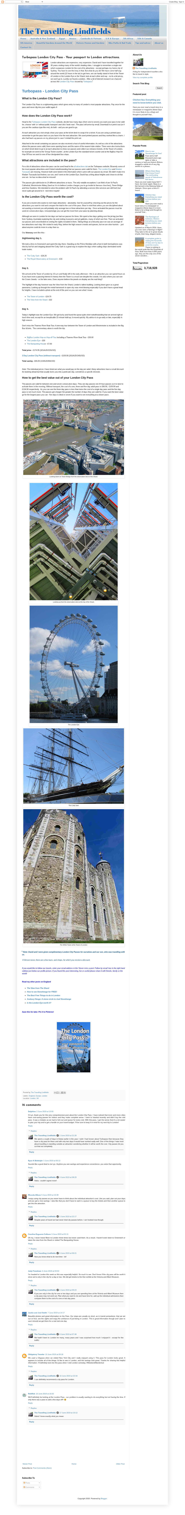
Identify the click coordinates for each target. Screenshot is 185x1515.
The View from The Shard (38, 988)
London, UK (34, 1098)
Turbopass (87, 81)
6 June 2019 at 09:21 (68, 1253)
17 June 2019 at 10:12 (69, 1413)
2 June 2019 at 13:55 (44, 1111)
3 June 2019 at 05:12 (51, 1161)
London (44, 1096)
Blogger (104, 1499)
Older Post (120, 1464)
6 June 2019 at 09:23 (68, 1290)
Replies (34, 1131)
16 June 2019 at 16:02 (45, 1394)
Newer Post (27, 1464)
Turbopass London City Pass (44, 122)
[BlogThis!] (57, 1092)
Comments (29, 1487)
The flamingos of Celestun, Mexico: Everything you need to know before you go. (153, 221)
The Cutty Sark (33, 256)
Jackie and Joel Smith (37, 1313)
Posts (27, 1483)
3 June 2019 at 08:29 (68, 1177)
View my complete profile (143, 77)
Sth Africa (128, 39)
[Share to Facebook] (62, 1092)
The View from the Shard (37, 300)
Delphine (32, 1111)
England (32, 1096)
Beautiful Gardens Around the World (54, 43)
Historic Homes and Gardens (90, 43)
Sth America (26, 43)
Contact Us (25, 48)
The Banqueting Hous (36, 344)
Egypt (62, 39)
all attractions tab (81, 166)
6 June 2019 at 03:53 (50, 1271)
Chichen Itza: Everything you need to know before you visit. (153, 198)
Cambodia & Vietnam (91, 39)
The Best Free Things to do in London (43, 995)
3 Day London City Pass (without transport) (41, 355)
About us (159, 43)
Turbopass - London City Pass (50, 91)
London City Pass (67, 81)
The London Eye (105, 169)
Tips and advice (142, 43)
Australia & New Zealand (42, 39)
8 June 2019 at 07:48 (68, 1334)
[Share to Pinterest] (64, 1092)
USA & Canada (144, 39)
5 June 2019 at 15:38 (50, 1195)
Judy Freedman (34, 1271)
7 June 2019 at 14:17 (56, 1313)
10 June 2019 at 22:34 (69, 1376)
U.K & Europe (112, 39)
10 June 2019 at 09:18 (54, 1354)
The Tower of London (35, 296)
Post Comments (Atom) (42, 1468)
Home (23, 39)
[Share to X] (60, 1092)
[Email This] (55, 1092)
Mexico (72, 39)
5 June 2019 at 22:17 (68, 1216)
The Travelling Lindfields (45, 1135)
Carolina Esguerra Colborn (39, 1234)
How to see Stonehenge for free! (153, 152)
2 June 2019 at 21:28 (68, 1135)
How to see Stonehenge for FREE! (42, 992)
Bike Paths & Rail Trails (119, 43)
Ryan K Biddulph (35, 1161)
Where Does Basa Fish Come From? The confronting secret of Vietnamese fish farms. (153, 175)
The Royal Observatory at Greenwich (42, 259)
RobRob (31, 1394)
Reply (30, 1126)
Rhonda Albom (34, 1195)
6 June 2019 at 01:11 (60, 1234)
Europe (38, 1096)
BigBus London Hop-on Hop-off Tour (42, 337)
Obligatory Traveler (36, 1354)
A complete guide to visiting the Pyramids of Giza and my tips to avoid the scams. (154, 241)
